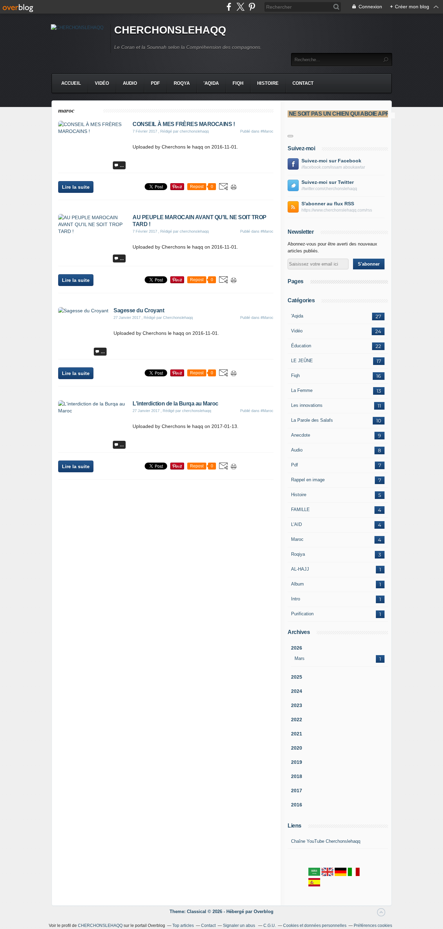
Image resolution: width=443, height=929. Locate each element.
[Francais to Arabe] (314, 874)
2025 (296, 677)
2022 (296, 719)
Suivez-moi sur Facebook (331, 160)
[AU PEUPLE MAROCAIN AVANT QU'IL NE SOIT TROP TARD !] (92, 231)
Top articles (183, 925)
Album (297, 584)
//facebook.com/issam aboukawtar (333, 167)
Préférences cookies (373, 925)
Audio (130, 83)
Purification (302, 613)
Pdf (155, 83)
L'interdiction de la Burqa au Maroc (175, 404)
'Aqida (211, 83)
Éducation (301, 345)
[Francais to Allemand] (340, 874)
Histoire (268, 83)
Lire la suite (76, 187)
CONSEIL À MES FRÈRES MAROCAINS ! (184, 124)
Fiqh (238, 83)
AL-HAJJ (300, 569)
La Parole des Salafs (312, 420)
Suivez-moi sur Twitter (327, 182)
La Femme (302, 390)
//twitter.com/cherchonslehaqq (329, 188)
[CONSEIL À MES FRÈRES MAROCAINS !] (92, 131)
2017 (296, 790)
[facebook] (229, 7)
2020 (296, 748)
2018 (296, 776)
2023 (296, 705)
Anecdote (300, 435)
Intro (295, 598)
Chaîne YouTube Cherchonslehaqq (325, 841)
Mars (300, 658)
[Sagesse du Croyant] (83, 310)
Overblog (263, 911)
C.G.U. (269, 925)
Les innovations (307, 405)
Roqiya (298, 554)
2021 (296, 733)
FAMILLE (300, 509)
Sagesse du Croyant (139, 310)
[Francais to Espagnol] (314, 884)
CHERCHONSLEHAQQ (170, 30)
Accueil (71, 83)
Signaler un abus (239, 925)
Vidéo (102, 83)
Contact (303, 83)
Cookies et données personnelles (314, 925)
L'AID (296, 524)
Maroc (297, 539)
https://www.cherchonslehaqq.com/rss (336, 210)
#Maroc (267, 131)
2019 (296, 762)
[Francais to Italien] (354, 874)
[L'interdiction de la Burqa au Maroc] (92, 410)
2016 (296, 804)
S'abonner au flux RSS (327, 203)
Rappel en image (308, 479)
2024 (296, 691)
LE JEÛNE (302, 360)
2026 (296, 648)
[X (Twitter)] (240, 7)
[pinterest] (251, 7)
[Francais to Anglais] (327, 874)
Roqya (182, 83)
